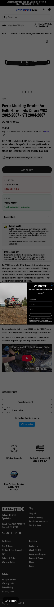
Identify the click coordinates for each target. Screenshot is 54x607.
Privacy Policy (37, 322)
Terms (41, 322)
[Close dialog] (52, 284)
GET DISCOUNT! (40, 314)
